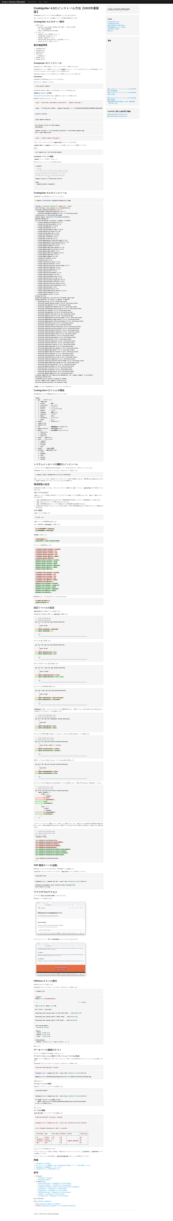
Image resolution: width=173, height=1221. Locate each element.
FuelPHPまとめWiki (113, 29)
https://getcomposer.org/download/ (44, 96)
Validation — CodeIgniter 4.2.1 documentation (51, 1194)
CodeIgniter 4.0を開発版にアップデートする (48, 1167)
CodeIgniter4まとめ (113, 22)
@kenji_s (110, 31)
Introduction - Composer (45, 1178)
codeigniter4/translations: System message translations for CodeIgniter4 (58, 1187)
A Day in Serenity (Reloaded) (13, 1)
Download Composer (44, 1179)
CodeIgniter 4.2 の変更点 (43, 1163)
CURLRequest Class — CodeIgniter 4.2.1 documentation (54, 1192)
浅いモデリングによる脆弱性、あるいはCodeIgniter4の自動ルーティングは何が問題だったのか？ (63, 1165)
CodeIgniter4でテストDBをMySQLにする (47, 1169)
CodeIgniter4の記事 (113, 23)
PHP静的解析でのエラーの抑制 (116, 27)
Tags (40, 2)
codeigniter (40, 1201)
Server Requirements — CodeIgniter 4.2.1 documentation (54, 1183)
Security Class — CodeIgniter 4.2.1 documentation (52, 1190)
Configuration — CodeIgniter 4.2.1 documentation (52, 1188)
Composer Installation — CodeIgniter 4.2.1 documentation (54, 1185)
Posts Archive (32, 2)
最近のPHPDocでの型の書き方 (116, 25)
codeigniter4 (47, 1201)
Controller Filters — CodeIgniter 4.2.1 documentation (53, 1196)
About (45, 2)
